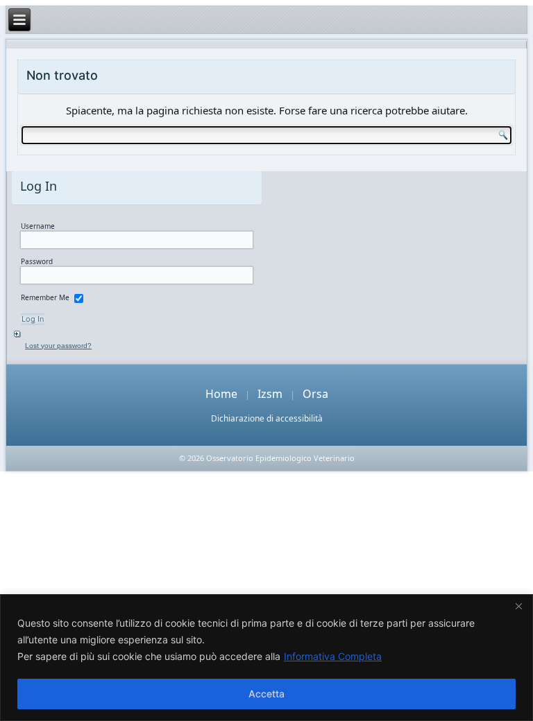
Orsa (315, 393)
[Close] (518, 606)
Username (38, 226)
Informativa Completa (333, 656)
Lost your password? (58, 345)
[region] (266, 657)
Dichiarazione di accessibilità (267, 418)
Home (221, 393)
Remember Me (45, 297)
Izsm (269, 393)
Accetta (266, 694)
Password (37, 261)
